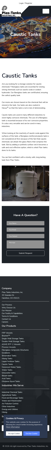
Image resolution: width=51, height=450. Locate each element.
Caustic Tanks (7, 364)
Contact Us (6, 319)
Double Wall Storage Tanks (13, 341)
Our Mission (7, 310)
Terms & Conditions (10, 316)
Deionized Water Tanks (11, 367)
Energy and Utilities (10, 409)
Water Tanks (7, 370)
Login (21, 3)
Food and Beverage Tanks (12, 398)
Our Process (7, 304)
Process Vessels (9, 347)
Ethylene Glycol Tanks (11, 381)
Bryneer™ (6, 335)
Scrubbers (6, 353)
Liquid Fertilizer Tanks (10, 361)
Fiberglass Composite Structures (15, 350)
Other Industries (8, 406)
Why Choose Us (8, 307)
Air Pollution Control (10, 403)
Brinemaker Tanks (9, 355)
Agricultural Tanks (9, 395)
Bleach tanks (7, 375)
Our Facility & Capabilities (12, 313)
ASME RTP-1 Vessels (11, 344)
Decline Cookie (31, 434)
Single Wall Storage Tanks (13, 338)
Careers (5, 322)
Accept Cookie (14, 434)
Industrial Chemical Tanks (12, 392)
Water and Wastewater (12, 400)
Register (28, 3)
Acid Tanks (6, 378)
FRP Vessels (7, 333)
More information (13, 427)
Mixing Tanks (7, 358)
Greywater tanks (9, 373)
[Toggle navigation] (46, 11)
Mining (4, 412)
